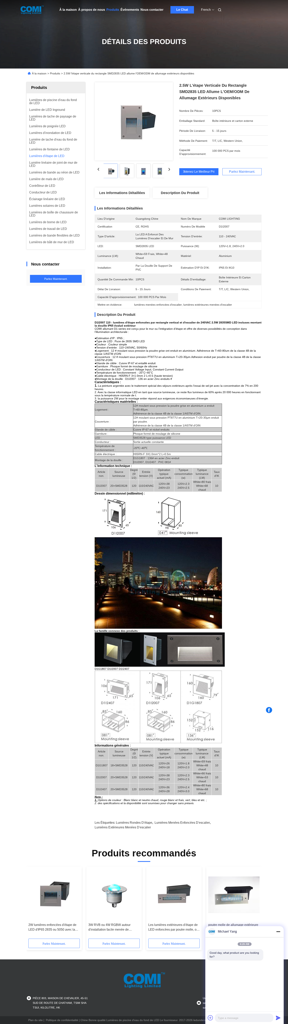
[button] (33, 904)
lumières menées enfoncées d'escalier (182, 822)
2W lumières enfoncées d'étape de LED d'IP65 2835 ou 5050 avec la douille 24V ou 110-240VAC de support (52, 927)
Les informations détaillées (122, 193)
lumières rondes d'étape (134, 822)
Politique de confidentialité (62, 1020)
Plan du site (35, 1020)
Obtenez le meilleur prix (199, 171)
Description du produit (180, 193)
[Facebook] (269, 710)
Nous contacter (151, 9)
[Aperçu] (32, 10)
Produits (112, 9)
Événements (129, 9)
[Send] (278, 1017)
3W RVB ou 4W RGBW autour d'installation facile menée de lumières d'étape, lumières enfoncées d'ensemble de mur (109, 927)
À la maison (68, 9)
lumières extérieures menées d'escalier (123, 827)
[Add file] (210, 1017)
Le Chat (182, 9)
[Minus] (278, 931)
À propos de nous (91, 9)
